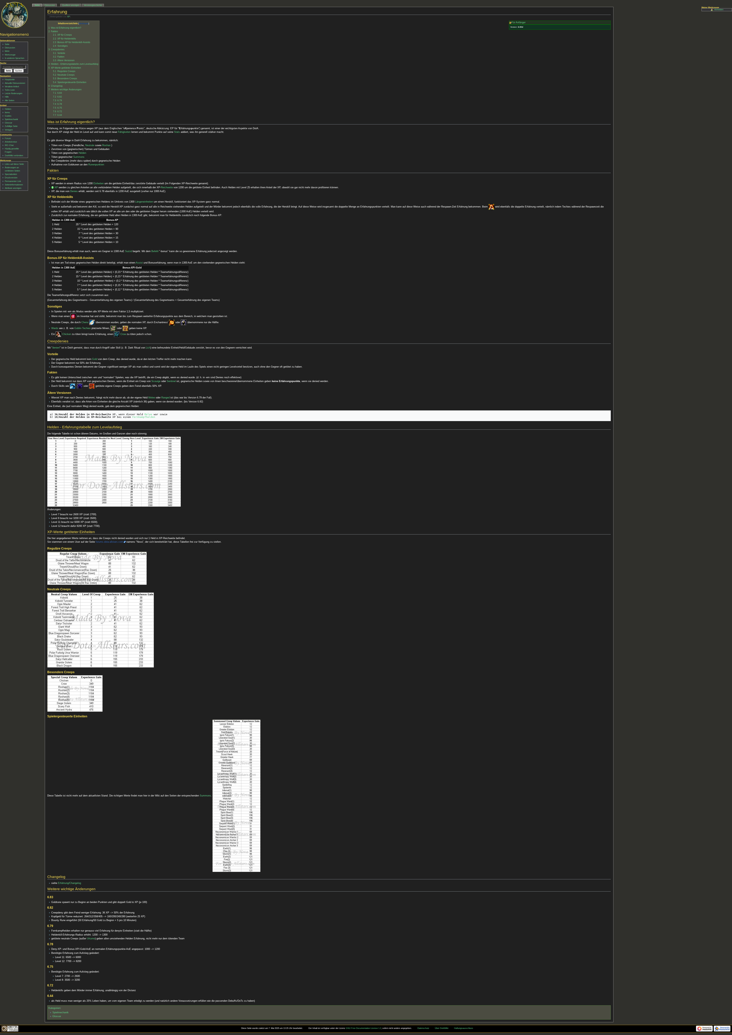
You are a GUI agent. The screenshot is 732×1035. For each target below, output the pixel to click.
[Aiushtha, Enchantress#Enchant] (172, 322)
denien (56, 347)
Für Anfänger (518, 22)
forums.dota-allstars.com (109, 542)
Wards (54, 328)
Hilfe (7, 97)
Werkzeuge (10, 55)
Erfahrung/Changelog (69, 883)
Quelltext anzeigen (70, 5)
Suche (3, 63)
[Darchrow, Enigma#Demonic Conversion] (80, 386)
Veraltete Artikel (12, 86)
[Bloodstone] (73, 316)
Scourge (156, 381)
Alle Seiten (9, 100)
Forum (8, 138)
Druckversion (11, 177)
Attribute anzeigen (13, 188)
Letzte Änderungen (13, 93)
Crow (123, 334)
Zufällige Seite (11, 126)
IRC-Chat (9, 145)
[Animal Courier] (58, 334)
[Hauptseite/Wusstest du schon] (52, 187)
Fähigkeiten (124, 132)
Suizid (128, 251)
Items (7, 112)
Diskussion (50, 5)
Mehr (7, 51)
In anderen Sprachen (14, 58)
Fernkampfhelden (143, 417)
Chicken (66, 334)
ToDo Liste (10, 90)
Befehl (154, 251)
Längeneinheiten (144, 201)
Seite (37, 5)
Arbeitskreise (11, 142)
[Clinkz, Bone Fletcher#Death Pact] (92, 386)
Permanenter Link (13, 181)
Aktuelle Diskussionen (15, 83)
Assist (139, 262)
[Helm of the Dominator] (184, 322)
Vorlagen (9, 130)
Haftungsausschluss (463, 1028)
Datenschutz (423, 1028)
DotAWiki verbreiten (14, 155)
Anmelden (718, 9)
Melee (151, 397)
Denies (74, 191)
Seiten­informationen (14, 184)
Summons (78, 157)
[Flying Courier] (117, 334)
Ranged (165, 397)
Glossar (56, 1016)
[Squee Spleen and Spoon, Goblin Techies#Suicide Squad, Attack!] (491, 206)
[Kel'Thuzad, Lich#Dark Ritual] (72, 386)
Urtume (91, 938)
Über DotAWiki (441, 1028)
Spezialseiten (11, 174)
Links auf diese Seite (14, 164)
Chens (84, 322)
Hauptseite (10, 79)
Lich (148, 347)
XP (68, 16)
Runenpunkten (96, 164)
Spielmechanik (60, 1012)
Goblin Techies (82, 328)
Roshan (106, 145)
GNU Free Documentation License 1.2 (363, 1028)
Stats (177, 132)
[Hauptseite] (15, 15)
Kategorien (54, 1008)
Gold (94, 359)
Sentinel (171, 381)
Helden (82, 153)
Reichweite (167, 187)
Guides (8, 116)
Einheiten (98, 183)
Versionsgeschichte (93, 5)
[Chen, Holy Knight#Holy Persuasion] (92, 322)
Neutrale (89, 145)
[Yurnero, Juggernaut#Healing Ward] (125, 328)
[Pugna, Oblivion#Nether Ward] (113, 328)
